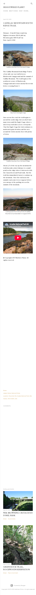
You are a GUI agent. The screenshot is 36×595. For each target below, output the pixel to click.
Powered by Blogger (20, 585)
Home (5, 11)
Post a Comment (13, 573)
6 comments (11, 519)
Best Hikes (13, 11)
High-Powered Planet (14, 7)
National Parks (16, 393)
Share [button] (4, 390)
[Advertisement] (18, 289)
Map (20, 11)
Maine (9, 393)
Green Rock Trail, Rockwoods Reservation (16, 568)
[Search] (31, 3)
